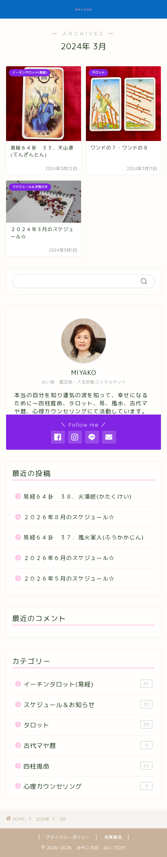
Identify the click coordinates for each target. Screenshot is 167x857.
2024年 (42, 819)
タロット (86, 725)
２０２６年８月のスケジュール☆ (69, 517)
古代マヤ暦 (86, 745)
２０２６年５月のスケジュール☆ (69, 578)
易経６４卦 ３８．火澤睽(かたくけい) (78, 496)
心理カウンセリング (86, 786)
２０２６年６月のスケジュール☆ (69, 558)
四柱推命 (86, 766)
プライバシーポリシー (67, 837)
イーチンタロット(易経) (86, 684)
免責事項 (113, 837)
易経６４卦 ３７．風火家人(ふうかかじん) (84, 537)
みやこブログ (83, 9)
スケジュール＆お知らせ (86, 705)
